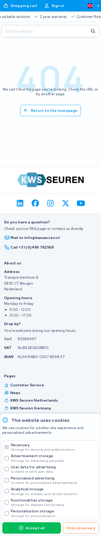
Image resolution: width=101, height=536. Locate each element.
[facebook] (35, 203)
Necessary (43, 447)
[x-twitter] (65, 203)
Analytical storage (44, 491)
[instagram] (50, 203)
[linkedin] (20, 203)
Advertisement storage (38, 458)
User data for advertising (33, 469)
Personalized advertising (44, 480)
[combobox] (91, 6)
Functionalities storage (38, 502)
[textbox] (90, 5)
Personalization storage (33, 513)
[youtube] (81, 203)
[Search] (93, 31)
